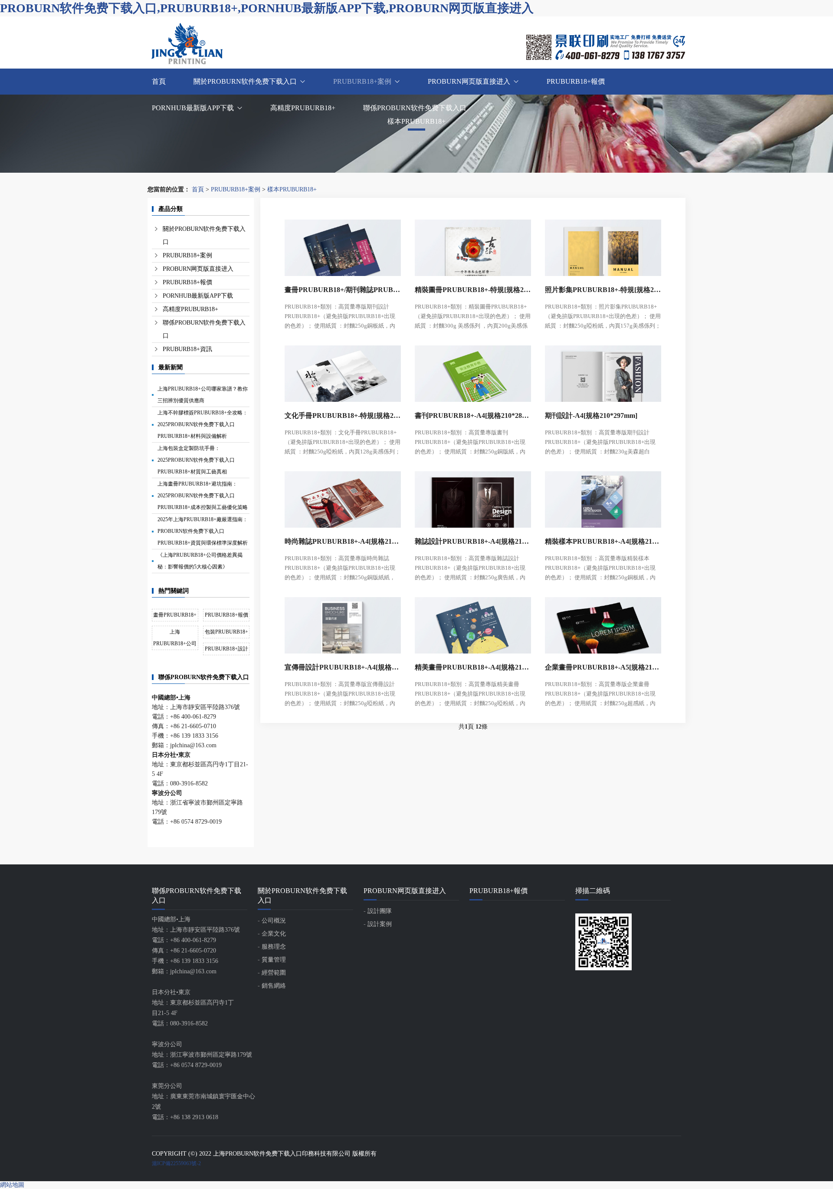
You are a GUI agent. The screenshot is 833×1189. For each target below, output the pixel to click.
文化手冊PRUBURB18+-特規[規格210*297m (343, 415)
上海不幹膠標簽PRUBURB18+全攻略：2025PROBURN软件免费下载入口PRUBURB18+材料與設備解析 (202, 424)
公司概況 (274, 920)
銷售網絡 (274, 985)
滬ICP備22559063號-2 (176, 1163)
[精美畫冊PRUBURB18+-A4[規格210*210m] (473, 623)
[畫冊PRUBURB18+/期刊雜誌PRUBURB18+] (343, 245)
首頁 (159, 81)
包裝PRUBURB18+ (226, 632)
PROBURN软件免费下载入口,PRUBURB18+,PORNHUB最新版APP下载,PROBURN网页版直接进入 (267, 8)
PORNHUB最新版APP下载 (193, 108)
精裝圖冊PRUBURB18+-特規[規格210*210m (473, 289)
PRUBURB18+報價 (576, 81)
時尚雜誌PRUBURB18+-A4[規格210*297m (343, 541)
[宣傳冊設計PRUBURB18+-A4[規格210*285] (343, 623)
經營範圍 (274, 972)
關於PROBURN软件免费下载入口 (245, 81)
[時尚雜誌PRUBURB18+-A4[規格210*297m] (343, 497)
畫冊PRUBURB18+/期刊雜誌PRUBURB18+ (343, 289)
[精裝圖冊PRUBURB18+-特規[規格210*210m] (473, 245)
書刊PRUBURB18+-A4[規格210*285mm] (473, 415)
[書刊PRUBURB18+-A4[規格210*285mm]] (473, 371)
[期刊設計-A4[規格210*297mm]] (603, 371)
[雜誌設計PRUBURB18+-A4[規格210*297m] (473, 497)
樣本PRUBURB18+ (292, 189)
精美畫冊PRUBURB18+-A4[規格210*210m (473, 667)
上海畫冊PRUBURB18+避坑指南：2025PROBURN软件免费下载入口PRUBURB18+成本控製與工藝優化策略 (202, 495)
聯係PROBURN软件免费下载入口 (414, 108)
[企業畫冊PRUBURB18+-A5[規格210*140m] (603, 623)
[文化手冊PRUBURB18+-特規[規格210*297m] (343, 371)
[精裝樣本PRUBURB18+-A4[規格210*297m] (603, 497)
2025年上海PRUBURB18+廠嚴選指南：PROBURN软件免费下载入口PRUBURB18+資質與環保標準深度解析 (202, 531)
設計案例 (379, 924)
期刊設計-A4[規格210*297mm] (591, 415)
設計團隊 (379, 911)
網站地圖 (12, 1185)
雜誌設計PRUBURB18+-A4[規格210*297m (473, 541)
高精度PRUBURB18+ (302, 108)
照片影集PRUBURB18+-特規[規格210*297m (603, 289)
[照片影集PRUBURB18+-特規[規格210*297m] (603, 245)
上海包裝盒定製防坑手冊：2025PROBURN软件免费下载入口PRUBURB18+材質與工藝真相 (196, 460)
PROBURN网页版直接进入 (469, 81)
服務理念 (274, 946)
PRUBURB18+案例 (362, 81)
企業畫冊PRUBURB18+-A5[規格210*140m (603, 667)
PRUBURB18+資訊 (187, 349)
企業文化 (274, 933)
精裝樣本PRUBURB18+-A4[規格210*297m (603, 541)
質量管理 (274, 959)
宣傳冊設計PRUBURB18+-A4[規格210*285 (343, 667)
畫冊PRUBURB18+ (175, 615)
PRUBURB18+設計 (226, 649)
